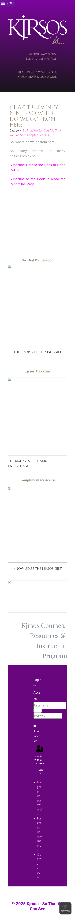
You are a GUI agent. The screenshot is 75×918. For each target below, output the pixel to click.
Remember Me (36, 736)
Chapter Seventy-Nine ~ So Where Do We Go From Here (35, 116)
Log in (41, 771)
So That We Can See (36, 130)
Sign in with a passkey (39, 760)
